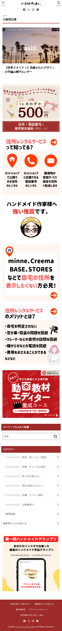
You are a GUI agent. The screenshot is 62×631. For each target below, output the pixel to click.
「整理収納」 (10, 514)
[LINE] (37, 9)
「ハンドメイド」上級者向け (18, 504)
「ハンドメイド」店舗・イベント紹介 (23, 495)
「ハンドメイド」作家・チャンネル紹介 (24, 466)
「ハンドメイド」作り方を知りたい (22, 476)
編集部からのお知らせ (15, 523)
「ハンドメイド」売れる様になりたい (23, 485)
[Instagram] (33, 9)
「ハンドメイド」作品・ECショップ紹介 (25, 457)
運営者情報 (20, 609)
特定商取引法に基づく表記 (31, 615)
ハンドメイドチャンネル (25, 627)
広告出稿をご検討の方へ (20, 604)
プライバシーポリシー (38, 609)
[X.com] (28, 9)
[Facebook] (24, 9)
